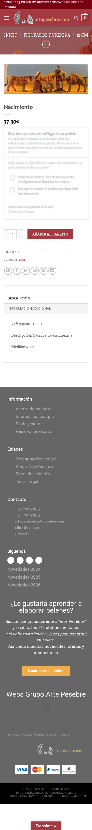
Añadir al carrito (50, 234)
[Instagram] (20, 560)
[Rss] (29, 560)
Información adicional (29, 308)
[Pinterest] (38, 560)
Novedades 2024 (23, 569)
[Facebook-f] (10, 560)
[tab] (46, 298)
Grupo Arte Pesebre (34, 789)
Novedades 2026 (23, 584)
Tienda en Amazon (72, 796)
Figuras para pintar (22, 796)
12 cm (82, 35)
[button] (46, 707)
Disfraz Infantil (63, 793)
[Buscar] (76, 18)
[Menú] (7, 18)
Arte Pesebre (61, 789)
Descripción (19, 298)
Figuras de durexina (47, 35)
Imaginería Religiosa (32, 793)
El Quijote (47, 796)
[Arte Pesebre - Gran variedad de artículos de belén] (41, 18)
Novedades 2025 (23, 577)
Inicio (10, 35)
